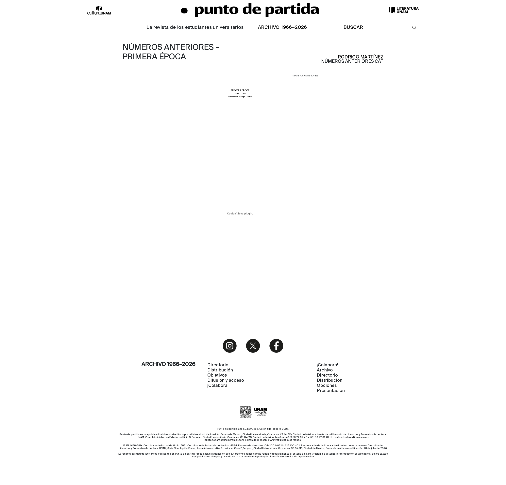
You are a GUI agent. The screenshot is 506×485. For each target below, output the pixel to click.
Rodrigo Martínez (360, 57)
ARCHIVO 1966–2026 (282, 27)
